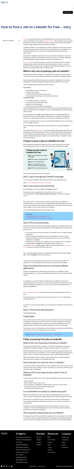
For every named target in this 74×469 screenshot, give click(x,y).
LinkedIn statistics (49, 41)
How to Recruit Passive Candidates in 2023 (38, 216)
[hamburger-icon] (71, 7)
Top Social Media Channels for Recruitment (39, 182)
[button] (19, 40)
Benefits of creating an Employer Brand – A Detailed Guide (46, 334)
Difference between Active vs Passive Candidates (39, 218)
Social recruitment (28, 62)
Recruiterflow (39, 130)
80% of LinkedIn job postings (31, 292)
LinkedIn (25, 39)
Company (66, 433)
